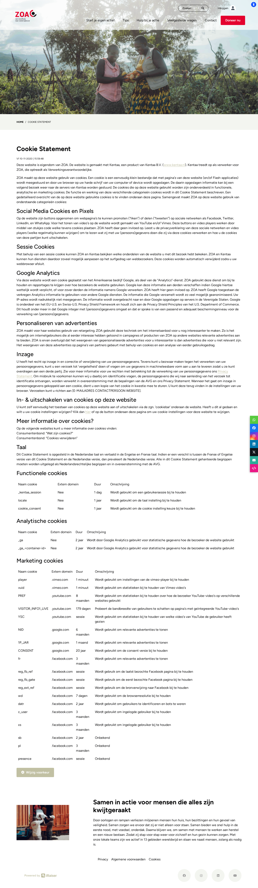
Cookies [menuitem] (154, 859)
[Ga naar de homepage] (26, 15)
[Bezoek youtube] (235, 875)
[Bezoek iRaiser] (41, 875)
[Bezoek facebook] (184, 875)
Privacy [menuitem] (103, 859)
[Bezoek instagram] (201, 875)
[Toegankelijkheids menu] (253, 4)
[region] (129, 498)
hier (88, 412)
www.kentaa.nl (174, 165)
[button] (254, 420)
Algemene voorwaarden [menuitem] (128, 859)
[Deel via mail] (254, 460)
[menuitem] (100, 20)
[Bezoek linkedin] (218, 875)
